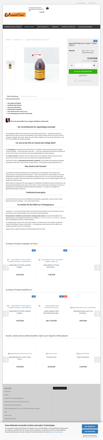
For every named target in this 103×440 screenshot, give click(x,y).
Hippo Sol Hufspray (83, 357)
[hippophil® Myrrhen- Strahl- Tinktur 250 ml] (41, 65)
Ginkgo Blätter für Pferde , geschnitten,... (51, 266)
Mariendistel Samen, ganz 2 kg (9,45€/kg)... (83, 312)
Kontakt (6, 395)
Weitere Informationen (90, 436)
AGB (5, 412)
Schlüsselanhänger (85, 27)
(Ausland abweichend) (87, 52)
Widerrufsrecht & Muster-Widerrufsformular (16, 401)
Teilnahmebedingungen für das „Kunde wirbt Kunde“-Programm (22, 408)
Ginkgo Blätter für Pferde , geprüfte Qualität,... (20, 266)
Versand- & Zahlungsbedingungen (13, 398)
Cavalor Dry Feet (51, 357)
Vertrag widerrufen (60, 388)
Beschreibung (12, 96)
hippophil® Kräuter (68, 27)
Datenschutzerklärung (56, 432)
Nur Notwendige (90, 431)
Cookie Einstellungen (10, 418)
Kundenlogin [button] (81, 3)
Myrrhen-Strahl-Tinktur (12, 27)
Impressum (7, 391)
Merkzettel (93, 3)
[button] (72, 65)
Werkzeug (55, 27)
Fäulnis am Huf (29, 27)
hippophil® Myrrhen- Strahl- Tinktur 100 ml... (20, 358)
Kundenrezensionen (29, 96)
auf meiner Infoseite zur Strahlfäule (49, 218)
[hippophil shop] (15, 15)
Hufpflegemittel (43, 27)
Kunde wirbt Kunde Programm (12, 405)
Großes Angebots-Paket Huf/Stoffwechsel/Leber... (51, 312)
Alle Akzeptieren (90, 426)
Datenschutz (7, 415)
